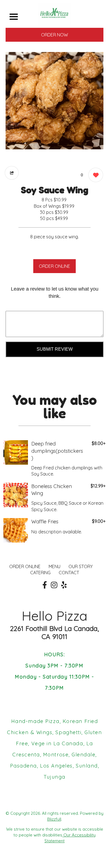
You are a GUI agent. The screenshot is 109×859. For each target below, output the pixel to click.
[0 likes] (94, 175)
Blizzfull (54, 819)
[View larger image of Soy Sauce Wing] (54, 100)
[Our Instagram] (54, 585)
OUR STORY (80, 566)
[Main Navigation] (14, 17)
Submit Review (55, 349)
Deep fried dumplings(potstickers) (57, 450)
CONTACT (69, 572)
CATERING (40, 572)
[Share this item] (12, 173)
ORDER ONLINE (54, 266)
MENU (54, 566)
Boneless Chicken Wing (51, 489)
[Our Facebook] (44, 585)
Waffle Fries (44, 521)
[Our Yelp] (64, 585)
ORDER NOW (54, 35)
